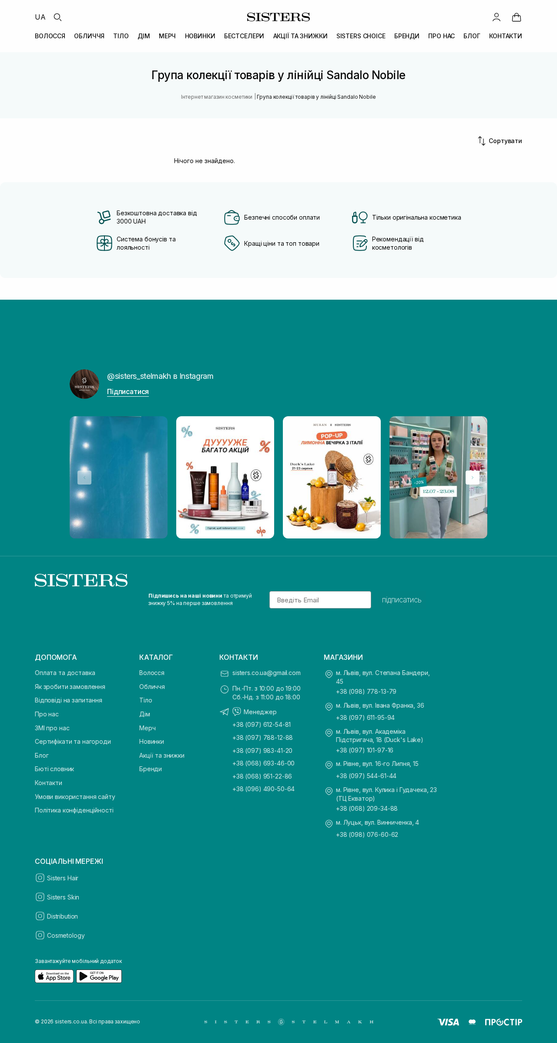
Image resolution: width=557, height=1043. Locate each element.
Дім (144, 714)
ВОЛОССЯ (50, 36)
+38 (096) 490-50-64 (263, 788)
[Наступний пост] (473, 478)
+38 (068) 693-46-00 (263, 763)
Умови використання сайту (75, 796)
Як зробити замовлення (70, 686)
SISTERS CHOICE (361, 36)
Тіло (145, 700)
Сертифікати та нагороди (73, 741)
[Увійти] (496, 17)
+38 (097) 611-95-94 (365, 717)
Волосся (151, 672)
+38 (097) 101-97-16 (364, 750)
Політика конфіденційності (74, 810)
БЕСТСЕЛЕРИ (244, 36)
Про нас (47, 714)
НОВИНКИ (200, 36)
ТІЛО (120, 36)
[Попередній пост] (84, 478)
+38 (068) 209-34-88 (367, 808)
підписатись (402, 599)
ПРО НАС (441, 36)
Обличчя (152, 686)
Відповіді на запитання (68, 700)
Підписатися (128, 391)
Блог (41, 755)
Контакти (48, 782)
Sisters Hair (62, 878)
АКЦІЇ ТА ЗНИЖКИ (300, 36)
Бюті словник (54, 768)
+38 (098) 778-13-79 (366, 691)
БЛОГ (471, 36)
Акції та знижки (162, 755)
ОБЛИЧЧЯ (89, 36)
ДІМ (144, 36)
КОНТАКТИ (505, 36)
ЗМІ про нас (52, 728)
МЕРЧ (167, 36)
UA (40, 17)
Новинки (151, 741)
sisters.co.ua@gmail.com (266, 672)
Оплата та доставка (65, 672)
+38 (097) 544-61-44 (366, 775)
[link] (516, 17)
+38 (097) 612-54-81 (261, 724)
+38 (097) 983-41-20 (262, 750)
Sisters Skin (63, 897)
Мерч (147, 728)
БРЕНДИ (406, 36)
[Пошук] (57, 17)
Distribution (62, 916)
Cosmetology (65, 935)
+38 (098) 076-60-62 (367, 834)
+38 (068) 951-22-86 (262, 776)
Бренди (150, 768)
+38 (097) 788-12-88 (262, 737)
